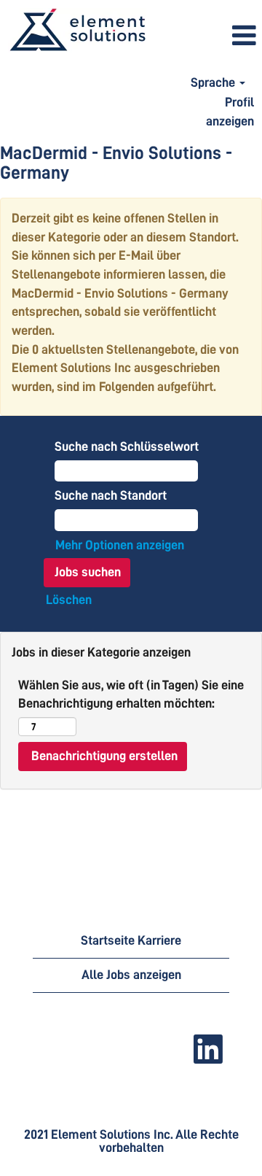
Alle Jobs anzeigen (131, 974)
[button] (208, 36)
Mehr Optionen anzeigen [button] (119, 545)
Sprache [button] (214, 82)
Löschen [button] (69, 599)
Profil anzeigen (230, 112)
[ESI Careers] (77, 30)
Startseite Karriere (131, 940)
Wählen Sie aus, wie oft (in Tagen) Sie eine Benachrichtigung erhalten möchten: (131, 694)
